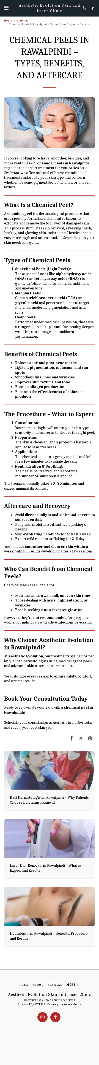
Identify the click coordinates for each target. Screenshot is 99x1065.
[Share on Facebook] (71, 738)
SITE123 (39, 1004)
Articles (22, 20)
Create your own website (64, 1004)
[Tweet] (81, 738)
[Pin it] (90, 738)
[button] (6, 8)
